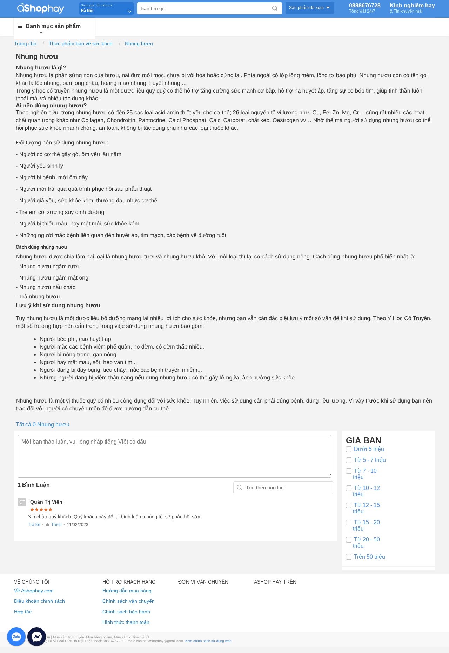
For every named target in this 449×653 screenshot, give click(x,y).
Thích (56, 524)
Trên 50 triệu (369, 557)
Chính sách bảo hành (126, 611)
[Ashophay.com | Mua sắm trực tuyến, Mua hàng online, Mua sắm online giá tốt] (45, 8)
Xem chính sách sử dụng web (208, 641)
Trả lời (34, 524)
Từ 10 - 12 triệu (366, 491)
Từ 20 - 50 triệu (366, 543)
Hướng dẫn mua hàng (127, 590)
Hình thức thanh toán (125, 622)
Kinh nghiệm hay (412, 8)
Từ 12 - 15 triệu (366, 508)
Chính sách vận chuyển (128, 601)
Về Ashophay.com (34, 590)
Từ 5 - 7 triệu (370, 460)
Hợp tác (23, 611)
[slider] (41, 509)
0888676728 (365, 8)
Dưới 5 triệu (369, 449)
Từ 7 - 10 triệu (365, 474)
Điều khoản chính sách (39, 601)
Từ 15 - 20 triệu (366, 525)
